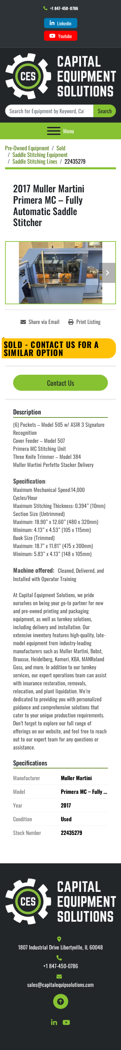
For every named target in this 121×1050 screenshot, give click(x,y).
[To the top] (60, 1001)
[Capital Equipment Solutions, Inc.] (60, 901)
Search (105, 111)
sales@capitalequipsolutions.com (60, 985)
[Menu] (54, 131)
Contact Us (60, 383)
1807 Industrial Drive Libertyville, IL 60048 (60, 947)
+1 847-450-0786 (64, 8)
